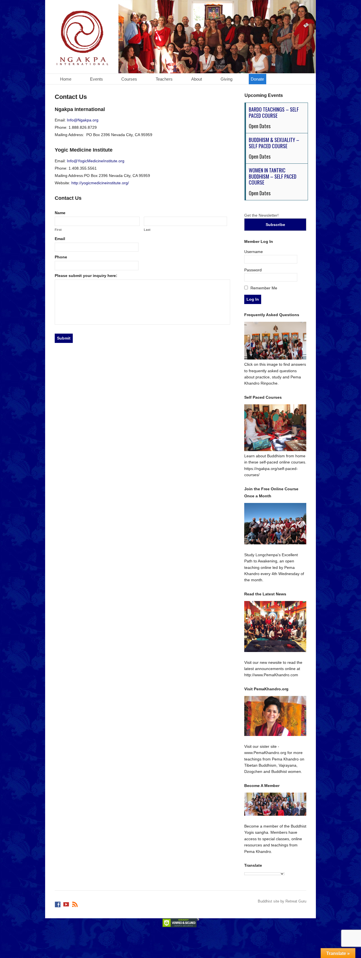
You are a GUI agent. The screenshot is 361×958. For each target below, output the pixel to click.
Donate (257, 79)
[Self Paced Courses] (275, 449)
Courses (129, 79)
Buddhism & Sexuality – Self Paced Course (274, 143)
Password (253, 270)
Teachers (164, 79)
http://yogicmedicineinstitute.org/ (100, 183)
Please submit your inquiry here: (86, 275)
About (196, 79)
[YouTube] (66, 903)
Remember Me (263, 288)
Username (253, 251)
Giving (226, 79)
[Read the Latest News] (275, 626)
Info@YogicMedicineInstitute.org (95, 161)
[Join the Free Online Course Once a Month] (275, 523)
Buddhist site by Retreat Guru (282, 901)
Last (147, 229)
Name (60, 212)
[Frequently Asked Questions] (275, 358)
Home (65, 79)
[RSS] (75, 903)
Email (60, 238)
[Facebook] (58, 903)
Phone (61, 257)
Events (96, 79)
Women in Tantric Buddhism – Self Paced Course (272, 176)
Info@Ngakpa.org (82, 120)
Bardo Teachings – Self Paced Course (274, 112)
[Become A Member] (275, 804)
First (58, 229)
